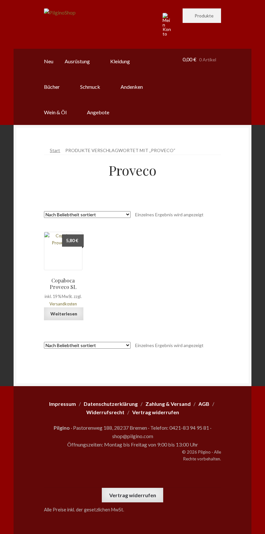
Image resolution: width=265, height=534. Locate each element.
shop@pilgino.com (132, 436)
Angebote (98, 112)
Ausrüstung (77, 61)
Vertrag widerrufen (132, 495)
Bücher (52, 87)
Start (55, 150)
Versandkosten (63, 304)
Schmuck (90, 87)
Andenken (132, 87)
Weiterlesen (63, 313)
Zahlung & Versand (168, 404)
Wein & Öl (55, 112)
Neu (48, 61)
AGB (203, 404)
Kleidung (120, 61)
